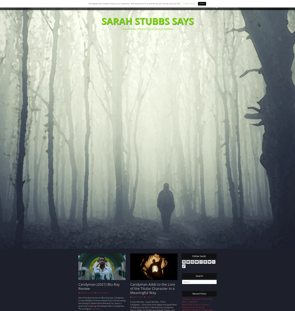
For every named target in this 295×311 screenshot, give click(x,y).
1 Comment (150, 297)
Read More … (97, 309)
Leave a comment (102, 293)
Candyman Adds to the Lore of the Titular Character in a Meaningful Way (152, 288)
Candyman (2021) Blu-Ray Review (99, 286)
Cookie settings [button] (189, 3)
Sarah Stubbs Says (147, 21)
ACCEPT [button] (202, 4)
